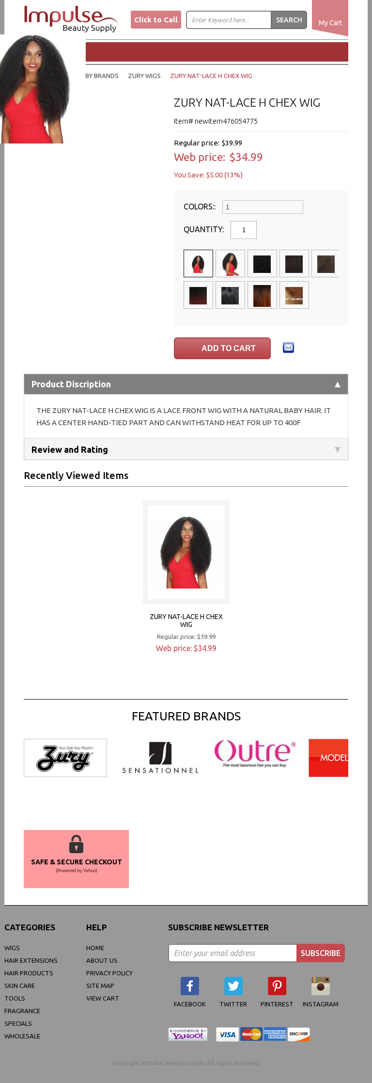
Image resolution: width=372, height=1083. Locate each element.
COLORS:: (200, 206)
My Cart (330, 23)
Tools (14, 998)
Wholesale (22, 1036)
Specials (18, 1023)
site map (100, 985)
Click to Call (156, 20)
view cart (102, 998)
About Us (102, 960)
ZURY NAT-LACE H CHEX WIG (186, 620)
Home (95, 947)
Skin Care (19, 985)
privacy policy (109, 973)
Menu (58, 51)
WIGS (12, 947)
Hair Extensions (31, 960)
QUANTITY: (205, 229)
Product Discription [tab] (71, 384)
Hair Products (28, 973)
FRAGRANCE (22, 1010)
